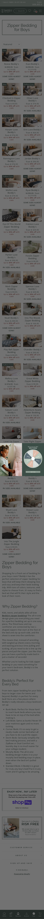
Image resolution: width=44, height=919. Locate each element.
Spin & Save (33, 472)
